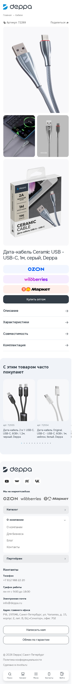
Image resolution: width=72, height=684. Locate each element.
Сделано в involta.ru (15, 665)
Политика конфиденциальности (22, 659)
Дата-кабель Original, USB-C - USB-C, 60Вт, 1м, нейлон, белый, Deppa (52, 433)
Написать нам (36, 630)
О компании (14, 527)
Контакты (13, 547)
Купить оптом (36, 299)
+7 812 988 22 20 (14, 580)
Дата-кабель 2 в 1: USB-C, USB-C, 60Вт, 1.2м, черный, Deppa (18, 433)
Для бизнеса (15, 534)
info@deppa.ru (12, 603)
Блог (10, 540)
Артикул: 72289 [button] (16, 22)
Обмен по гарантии (36, 640)
